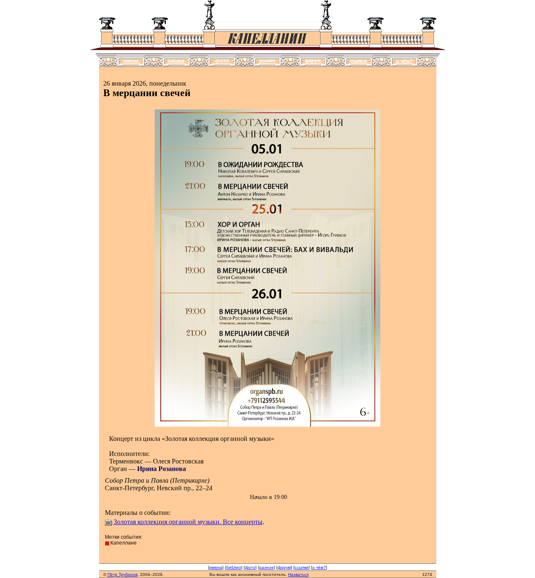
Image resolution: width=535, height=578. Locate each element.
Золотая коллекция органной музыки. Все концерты (188, 521)
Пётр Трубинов (122, 574)
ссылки (301, 567)
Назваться (298, 574)
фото (250, 567)
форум (284, 567)
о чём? (319, 567)
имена (215, 567)
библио (233, 567)
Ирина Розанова (161, 468)
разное (266, 567)
